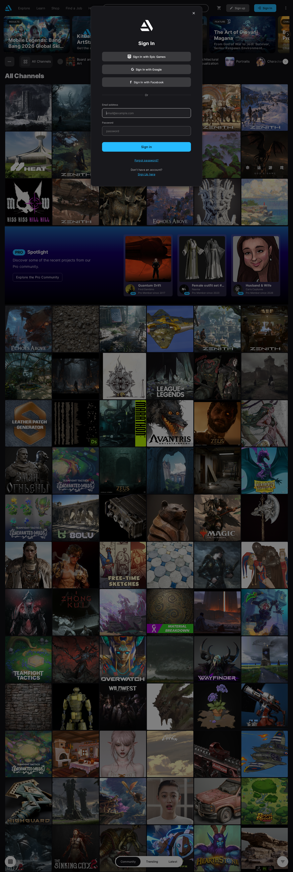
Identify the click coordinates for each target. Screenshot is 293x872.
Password (107, 122)
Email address (110, 104)
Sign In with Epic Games (149, 56)
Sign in (146, 147)
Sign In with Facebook (149, 82)
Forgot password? (146, 160)
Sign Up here (146, 174)
